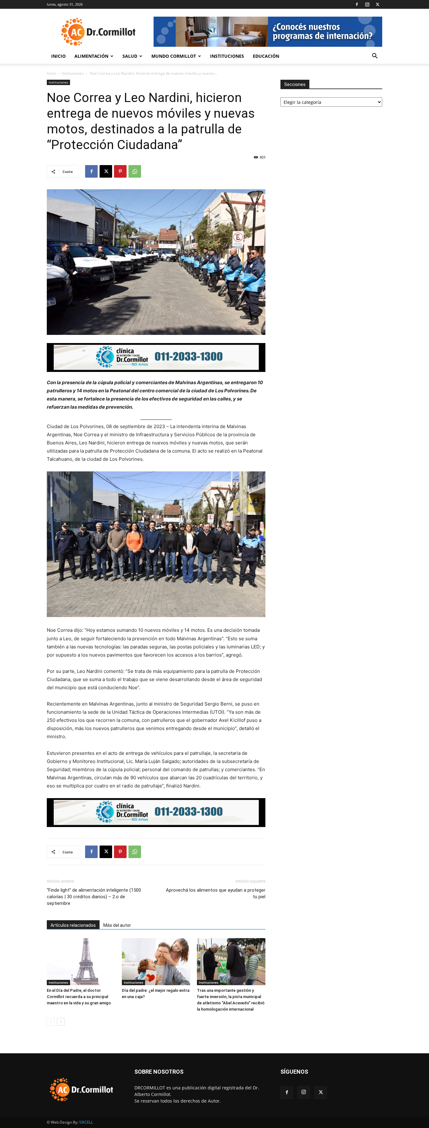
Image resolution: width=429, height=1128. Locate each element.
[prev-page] (51, 1022)
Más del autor (117, 925)
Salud (129, 56)
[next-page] (61, 1022)
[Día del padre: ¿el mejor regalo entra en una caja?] (156, 961)
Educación (266, 56)
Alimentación (91, 56)
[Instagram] (367, 4)
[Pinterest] (120, 171)
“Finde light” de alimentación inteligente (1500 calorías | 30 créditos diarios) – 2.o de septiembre (94, 896)
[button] (374, 57)
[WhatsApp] (134, 171)
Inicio (58, 56)
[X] (377, 4)
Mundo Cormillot (173, 56)
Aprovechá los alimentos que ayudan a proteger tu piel (215, 893)
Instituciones (227, 56)
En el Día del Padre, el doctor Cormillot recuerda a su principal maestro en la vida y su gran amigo (79, 996)
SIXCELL (86, 1122)
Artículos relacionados (73, 925)
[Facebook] (356, 4)
